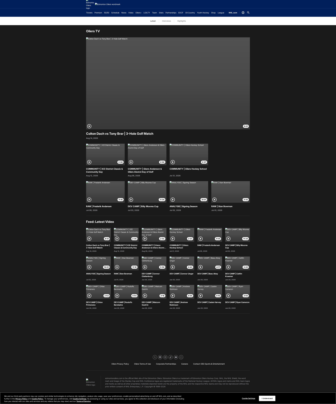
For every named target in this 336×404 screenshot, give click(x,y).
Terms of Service (83, 401)
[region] (168, 398)
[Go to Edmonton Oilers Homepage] (107, 4)
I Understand (267, 398)
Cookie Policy (37, 399)
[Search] (248, 12)
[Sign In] (243, 12)
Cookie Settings (79, 399)
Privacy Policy (21, 399)
